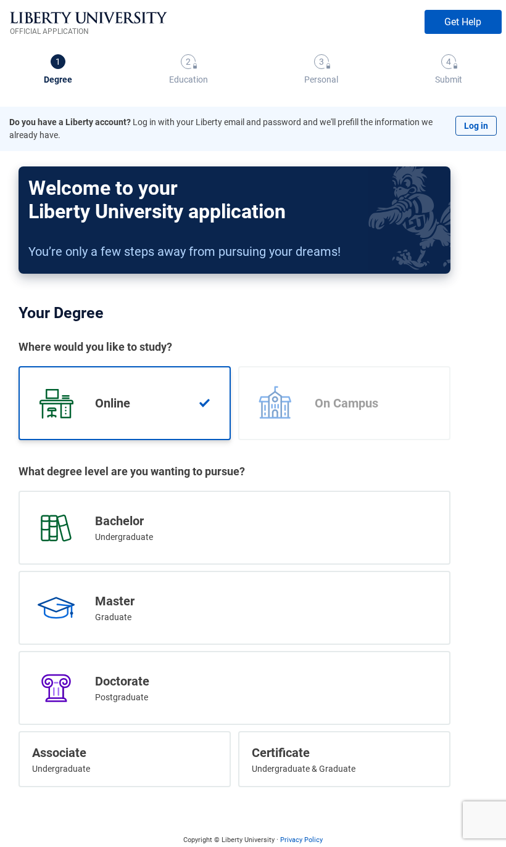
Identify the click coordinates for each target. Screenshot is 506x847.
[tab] (58, 70)
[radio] (125, 403)
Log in (476, 126)
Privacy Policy (301, 840)
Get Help (462, 22)
